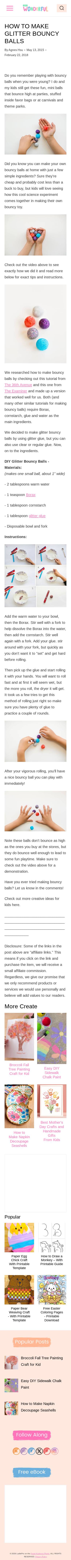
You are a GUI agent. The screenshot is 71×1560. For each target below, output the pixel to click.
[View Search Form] (62, 8)
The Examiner (16, 391)
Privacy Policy (41, 1557)
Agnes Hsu (16, 50)
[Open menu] (9, 8)
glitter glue (37, 516)
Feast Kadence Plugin (40, 1554)
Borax (31, 495)
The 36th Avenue (18, 385)
